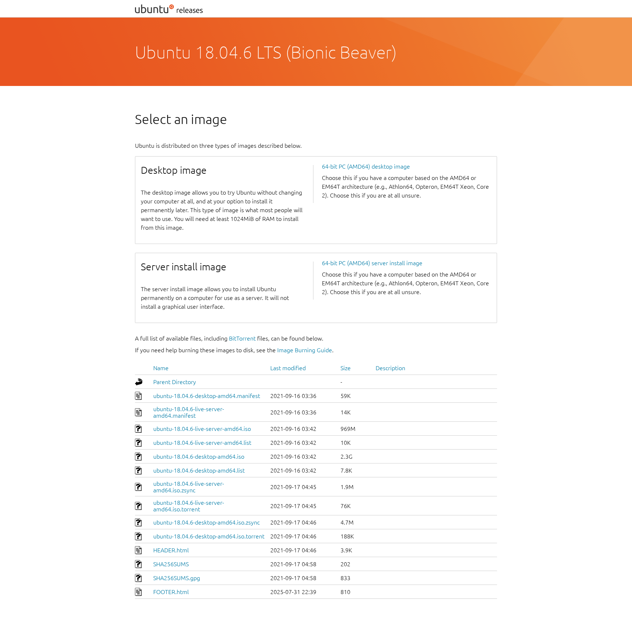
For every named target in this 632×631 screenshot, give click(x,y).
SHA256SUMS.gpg (176, 578)
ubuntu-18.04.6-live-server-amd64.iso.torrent (188, 505)
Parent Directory (174, 382)
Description (390, 368)
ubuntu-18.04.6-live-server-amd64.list (202, 442)
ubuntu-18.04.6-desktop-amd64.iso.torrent (208, 536)
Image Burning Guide (304, 350)
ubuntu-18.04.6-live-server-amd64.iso (202, 428)
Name (161, 368)
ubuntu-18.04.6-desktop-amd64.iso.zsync (206, 522)
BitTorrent (242, 338)
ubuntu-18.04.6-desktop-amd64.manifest (206, 396)
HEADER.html (171, 550)
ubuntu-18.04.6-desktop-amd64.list (199, 470)
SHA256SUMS (171, 564)
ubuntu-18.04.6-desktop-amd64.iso (198, 456)
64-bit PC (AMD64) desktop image (366, 166)
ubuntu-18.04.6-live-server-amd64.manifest (188, 412)
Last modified (288, 368)
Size (346, 368)
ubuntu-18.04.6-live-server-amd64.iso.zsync (188, 486)
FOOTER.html (171, 592)
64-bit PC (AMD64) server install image (372, 263)
